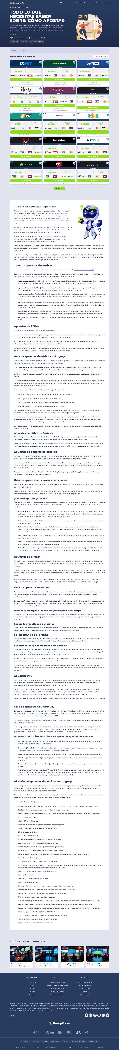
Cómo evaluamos (85, 985)
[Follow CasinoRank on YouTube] (99, 1015)
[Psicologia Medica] (68, 1032)
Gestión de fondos (57, 992)
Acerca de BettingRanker (85, 982)
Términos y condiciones (84, 1047)
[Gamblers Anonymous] (78, 1032)
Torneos (32, 992)
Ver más (58, 188)
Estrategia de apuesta (57, 982)
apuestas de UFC (77, 713)
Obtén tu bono (26, 79)
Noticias (106, 3)
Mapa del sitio (85, 995)
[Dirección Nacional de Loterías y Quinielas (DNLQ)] (37, 1032)
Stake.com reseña (26, 108)
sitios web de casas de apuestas (46, 594)
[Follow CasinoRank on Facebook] (86, 1015)
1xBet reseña (26, 82)
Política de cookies (20, 1047)
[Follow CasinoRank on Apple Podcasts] (107, 1015)
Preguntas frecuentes (57, 995)
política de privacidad (51, 1047)
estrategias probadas (21, 692)
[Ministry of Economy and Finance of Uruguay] (50, 1032)
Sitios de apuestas (66, 3)
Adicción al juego (35, 1047)
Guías (98, 3)
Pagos (32, 985)
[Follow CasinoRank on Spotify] (103, 1015)
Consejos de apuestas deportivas (57, 985)
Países (32, 988)
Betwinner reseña (59, 82)
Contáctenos (85, 992)
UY (11, 1015)
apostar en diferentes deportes (84, 270)
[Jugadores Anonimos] (60, 1032)
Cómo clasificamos (85, 988)
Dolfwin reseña (93, 82)
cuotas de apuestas (56, 218)
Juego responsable (57, 988)
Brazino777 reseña (59, 108)
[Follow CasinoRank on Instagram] (90, 1015)
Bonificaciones (32, 982)
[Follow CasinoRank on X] (95, 1015)
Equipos (32, 995)
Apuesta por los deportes (84, 3)
